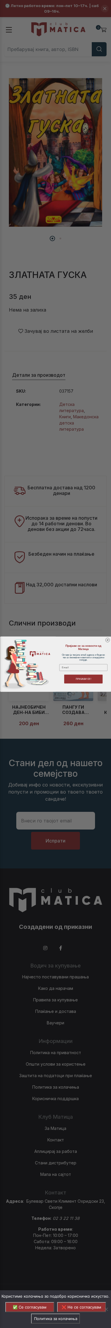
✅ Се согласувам (29, 1307)
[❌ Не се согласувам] (106, 1309)
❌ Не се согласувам (81, 1307)
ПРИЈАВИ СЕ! (83, 679)
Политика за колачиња (55, 1318)
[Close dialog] (107, 640)
